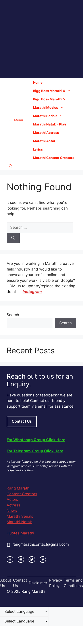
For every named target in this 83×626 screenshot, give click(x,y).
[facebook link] (43, 559)
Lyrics (38, 149)
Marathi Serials (45, 116)
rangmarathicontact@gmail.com (40, 544)
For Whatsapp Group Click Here (36, 440)
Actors (12, 499)
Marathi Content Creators (53, 158)
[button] (10, 166)
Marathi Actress (46, 133)
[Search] (13, 238)
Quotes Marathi (20, 533)
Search (13, 315)
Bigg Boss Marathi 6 (49, 91)
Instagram (32, 291)
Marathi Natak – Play (49, 124)
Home (37, 82)
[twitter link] (32, 559)
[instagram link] (10, 559)
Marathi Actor (44, 141)
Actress (13, 505)
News (12, 510)
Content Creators (22, 494)
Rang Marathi (18, 488)
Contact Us (22, 421)
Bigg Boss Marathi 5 (49, 99)
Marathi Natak (19, 522)
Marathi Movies (45, 107)
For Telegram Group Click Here (35, 451)
